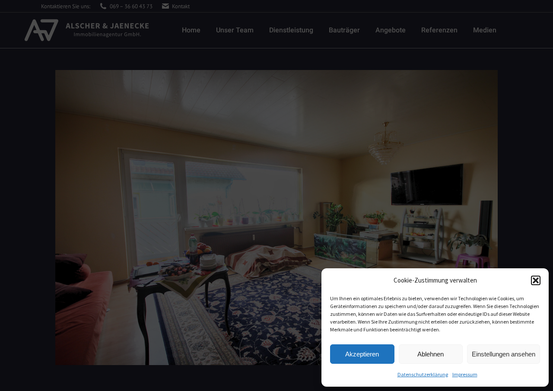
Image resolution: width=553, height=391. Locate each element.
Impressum (464, 374)
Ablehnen (430, 354)
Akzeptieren (362, 354)
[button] (535, 280)
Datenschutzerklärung (422, 374)
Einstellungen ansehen (503, 354)
